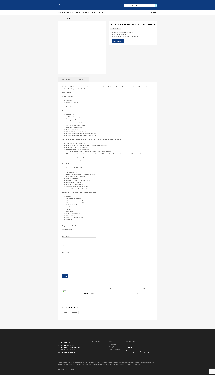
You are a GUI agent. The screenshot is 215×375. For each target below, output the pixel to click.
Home (78, 12)
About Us (86, 12)
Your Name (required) (68, 229)
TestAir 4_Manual (89, 293)
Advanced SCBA (79, 18)
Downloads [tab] (81, 79)
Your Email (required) (67, 236)
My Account (152, 12)
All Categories (96, 341)
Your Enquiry (65, 252)
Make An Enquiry (117, 41)
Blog (93, 12)
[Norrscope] (66, 5)
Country (64, 245)
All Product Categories (65, 12)
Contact (100, 12)
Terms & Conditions (114, 349)
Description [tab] (66, 79)
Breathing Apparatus (68, 18)
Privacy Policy (113, 347)
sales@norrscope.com (68, 352)
